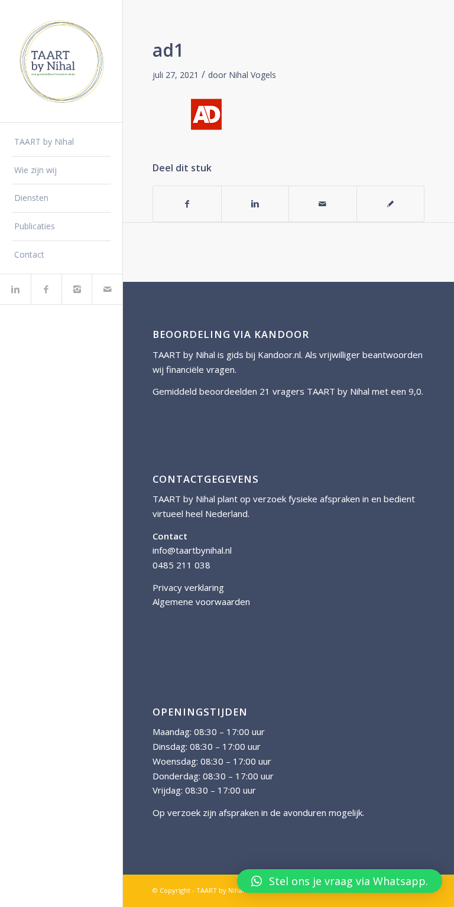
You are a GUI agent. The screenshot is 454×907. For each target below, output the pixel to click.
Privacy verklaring (188, 587)
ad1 (168, 50)
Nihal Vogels (252, 74)
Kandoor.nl (279, 354)
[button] (339, 881)
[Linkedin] (15, 289)
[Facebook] (46, 289)
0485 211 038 (181, 565)
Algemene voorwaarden (201, 601)
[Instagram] (76, 289)
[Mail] (107, 289)
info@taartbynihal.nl (192, 550)
